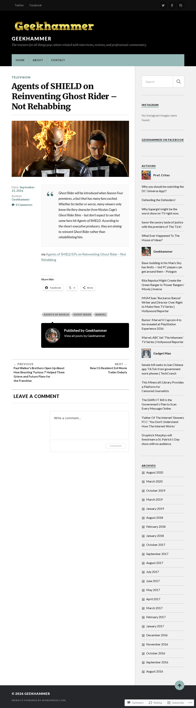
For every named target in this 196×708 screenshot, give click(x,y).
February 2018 (156, 526)
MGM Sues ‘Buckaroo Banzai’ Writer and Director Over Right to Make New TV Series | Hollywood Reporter (162, 304)
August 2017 (154, 563)
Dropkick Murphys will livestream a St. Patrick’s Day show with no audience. (161, 439)
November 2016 (157, 644)
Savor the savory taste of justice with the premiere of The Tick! (162, 224)
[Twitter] (163, 5)
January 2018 (155, 535)
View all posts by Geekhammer (84, 335)
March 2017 (154, 608)
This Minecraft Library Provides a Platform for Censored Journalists (163, 386)
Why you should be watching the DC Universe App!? (163, 189)
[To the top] (179, 685)
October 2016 (155, 653)
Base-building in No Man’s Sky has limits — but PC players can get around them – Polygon (162, 267)
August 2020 (154, 472)
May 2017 (153, 590)
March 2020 (154, 481)
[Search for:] (163, 81)
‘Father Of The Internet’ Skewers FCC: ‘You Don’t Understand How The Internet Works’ (163, 422)
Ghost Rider (82, 314)
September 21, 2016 (23, 188)
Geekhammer (31, 38)
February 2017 (156, 617)
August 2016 (154, 671)
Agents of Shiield (56, 314)
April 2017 (153, 599)
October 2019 (155, 490)
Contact (58, 60)
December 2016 (157, 635)
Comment (116, 445)
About (38, 60)
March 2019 (154, 499)
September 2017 (157, 554)
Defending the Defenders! (159, 200)
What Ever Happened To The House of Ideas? (161, 238)
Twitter (19, 5)
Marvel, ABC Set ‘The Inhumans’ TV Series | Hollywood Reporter (163, 339)
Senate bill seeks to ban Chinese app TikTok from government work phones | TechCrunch (162, 369)
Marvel (101, 314)
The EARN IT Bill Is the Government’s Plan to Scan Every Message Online (159, 404)
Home (20, 60)
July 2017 (152, 571)
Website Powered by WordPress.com (38, 700)
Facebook (36, 5)
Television (21, 77)
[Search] (180, 5)
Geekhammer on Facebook (163, 139)
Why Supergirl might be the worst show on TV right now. (160, 211)
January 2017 (155, 626)
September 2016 (157, 662)
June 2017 (153, 581)
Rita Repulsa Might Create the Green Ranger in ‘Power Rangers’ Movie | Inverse (163, 285)
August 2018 (154, 517)
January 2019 (155, 508)
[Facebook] (172, 5)
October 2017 (155, 544)
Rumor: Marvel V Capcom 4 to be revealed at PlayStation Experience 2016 (161, 324)
